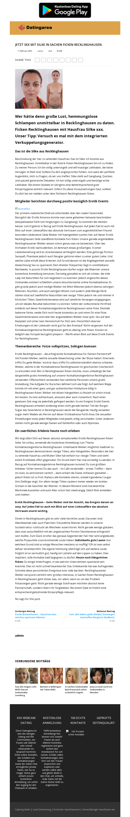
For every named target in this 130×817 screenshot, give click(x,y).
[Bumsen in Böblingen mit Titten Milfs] (51, 682)
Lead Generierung (42, 809)
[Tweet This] (43, 60)
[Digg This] (68, 60)
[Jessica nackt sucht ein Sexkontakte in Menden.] (101, 682)
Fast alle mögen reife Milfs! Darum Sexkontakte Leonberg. (25, 691)
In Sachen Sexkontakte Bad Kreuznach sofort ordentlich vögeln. (76, 689)
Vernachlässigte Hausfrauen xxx (98, 809)
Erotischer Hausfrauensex (66, 809)
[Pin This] (49, 60)
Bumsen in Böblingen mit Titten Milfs (50, 688)
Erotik (59, 50)
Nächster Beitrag (92, 614)
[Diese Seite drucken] (80, 60)
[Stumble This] (62, 60)
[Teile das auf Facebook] (37, 60)
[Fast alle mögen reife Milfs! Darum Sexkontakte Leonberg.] (26, 682)
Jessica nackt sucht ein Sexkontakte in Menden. (101, 689)
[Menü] (112, 26)
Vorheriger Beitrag (35, 614)
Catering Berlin (22, 809)
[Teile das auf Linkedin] (55, 60)
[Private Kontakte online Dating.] (35, 33)
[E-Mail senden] (74, 60)
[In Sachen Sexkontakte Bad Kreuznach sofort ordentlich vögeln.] (76, 682)
